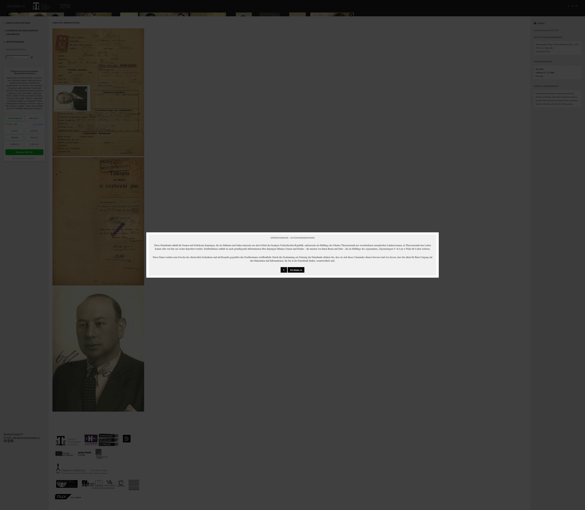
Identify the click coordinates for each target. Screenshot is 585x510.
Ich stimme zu (296, 269)
